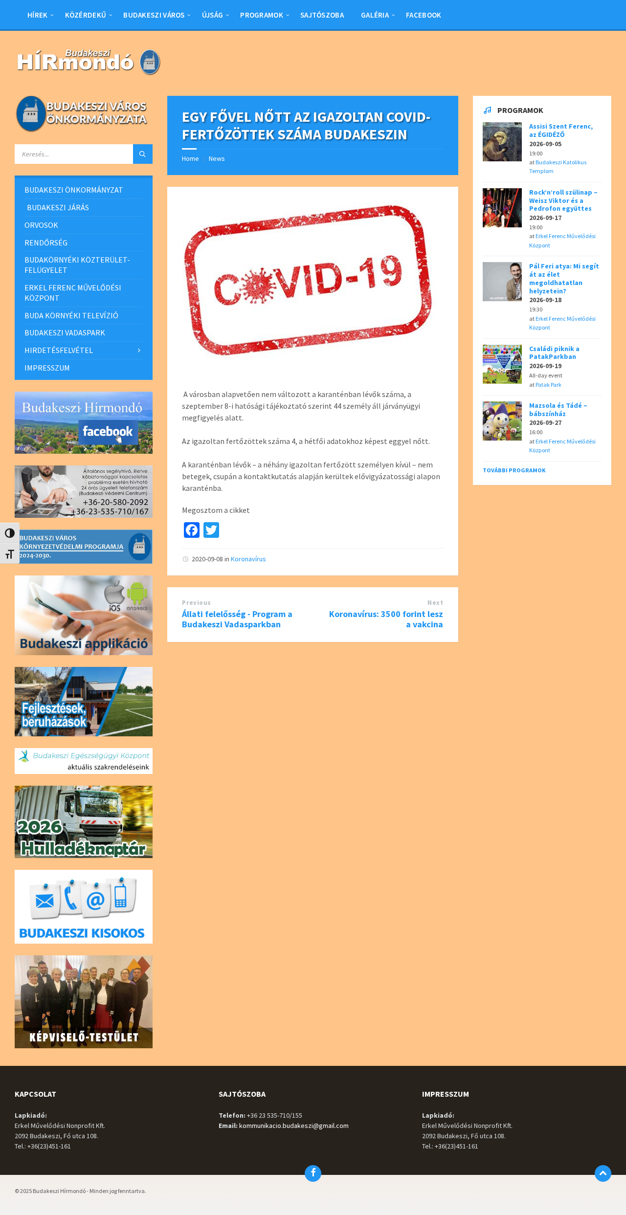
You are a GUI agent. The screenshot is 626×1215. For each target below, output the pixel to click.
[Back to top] (603, 1173)
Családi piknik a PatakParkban (554, 352)
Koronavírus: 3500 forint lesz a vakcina (386, 619)
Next (435, 602)
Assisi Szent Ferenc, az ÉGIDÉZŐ (561, 130)
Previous (196, 602)
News (217, 158)
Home (190, 158)
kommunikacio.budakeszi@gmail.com (294, 1125)
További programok (514, 470)
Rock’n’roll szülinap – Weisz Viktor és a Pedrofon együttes (563, 200)
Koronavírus (248, 558)
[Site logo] (88, 76)
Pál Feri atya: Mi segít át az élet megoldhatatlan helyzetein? (564, 278)
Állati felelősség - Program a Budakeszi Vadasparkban (237, 619)
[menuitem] (38, 14)
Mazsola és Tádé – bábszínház (558, 409)
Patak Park (548, 384)
